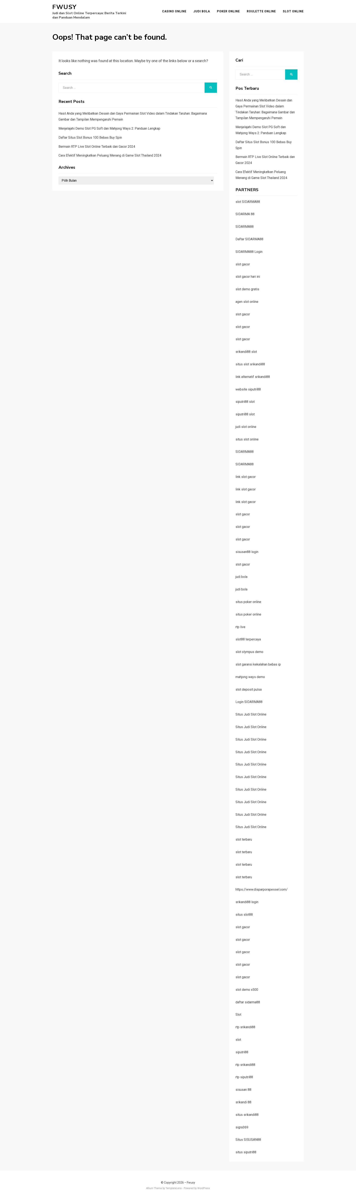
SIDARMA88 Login (248, 252)
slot (238, 1040)
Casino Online (174, 11)
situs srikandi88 (247, 1115)
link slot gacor (245, 477)
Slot (238, 1014)
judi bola (241, 577)
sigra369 (241, 1127)
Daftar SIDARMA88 (249, 239)
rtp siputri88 (244, 1077)
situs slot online (247, 439)
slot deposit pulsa (248, 689)
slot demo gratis (247, 289)
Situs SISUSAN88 (248, 1140)
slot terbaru (243, 839)
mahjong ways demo (250, 677)
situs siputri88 (245, 1152)
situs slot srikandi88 (250, 364)
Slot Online (293, 11)
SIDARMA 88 (244, 214)
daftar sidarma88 (247, 1002)
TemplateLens (174, 1188)
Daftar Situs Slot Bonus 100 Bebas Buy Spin (90, 137)
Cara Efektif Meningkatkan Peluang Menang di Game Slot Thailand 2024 (110, 155)
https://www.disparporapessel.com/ (261, 889)
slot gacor (242, 264)
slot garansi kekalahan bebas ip (258, 664)
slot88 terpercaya (248, 639)
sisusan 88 (243, 1090)
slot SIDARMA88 (247, 202)
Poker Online (228, 11)
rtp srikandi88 (245, 1027)
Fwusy (64, 7)
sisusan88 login (246, 552)
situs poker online (248, 602)
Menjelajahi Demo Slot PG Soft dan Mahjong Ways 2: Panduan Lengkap (109, 128)
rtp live (240, 627)
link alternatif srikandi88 (252, 377)
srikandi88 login (246, 902)
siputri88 (241, 1052)
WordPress (203, 1188)
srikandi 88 (243, 1102)
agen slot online (246, 302)
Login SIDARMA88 (248, 702)
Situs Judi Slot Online (250, 714)
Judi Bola (201, 11)
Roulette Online (261, 11)
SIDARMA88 (244, 227)
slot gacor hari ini (247, 277)
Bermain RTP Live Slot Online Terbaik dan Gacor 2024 (97, 147)
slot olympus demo (249, 652)
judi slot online (245, 427)
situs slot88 (244, 915)
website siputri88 (248, 389)
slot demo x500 (246, 990)
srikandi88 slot (246, 352)
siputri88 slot (245, 402)
